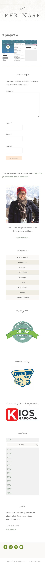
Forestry (22, 277)
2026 (9, 439)
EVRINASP (22, 15)
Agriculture (22, 262)
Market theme (23, 561)
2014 (9, 493)
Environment (22, 272)
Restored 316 (35, 561)
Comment (10, 91)
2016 (9, 485)
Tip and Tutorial (22, 297)
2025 (9, 449)
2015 (9, 489)
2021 (9, 465)
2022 (9, 461)
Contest (22, 267)
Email (8, 135)
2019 (9, 473)
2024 (9, 453)
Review (22, 292)
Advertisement (22, 257)
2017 (9, 481)
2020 (9, 469)
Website (9, 146)
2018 (9, 477)
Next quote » (11, 529)
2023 (9, 457)
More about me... (22, 237)
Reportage (22, 287)
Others (22, 282)
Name (9, 123)
